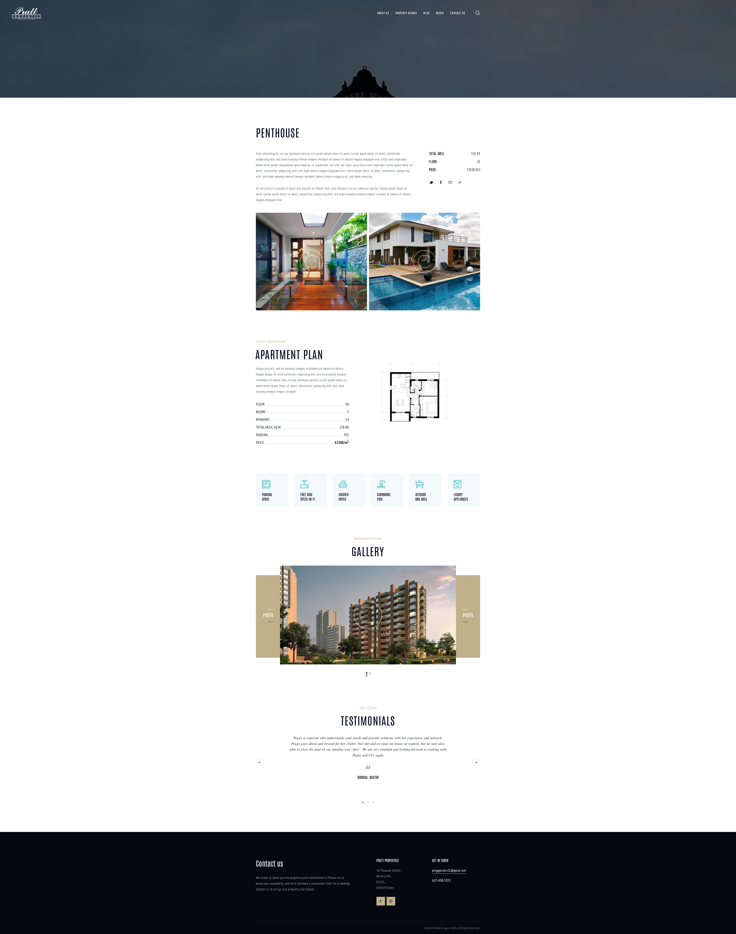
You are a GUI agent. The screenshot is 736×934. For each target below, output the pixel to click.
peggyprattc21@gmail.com (449, 870)
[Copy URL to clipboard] (460, 182)
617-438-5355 (441, 880)
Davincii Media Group (436, 928)
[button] (268, 616)
